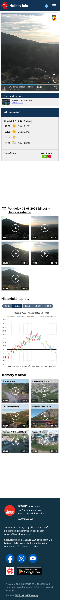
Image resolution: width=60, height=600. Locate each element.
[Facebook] (10, 559)
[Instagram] (21, 559)
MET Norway (31, 595)
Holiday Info (12, 3)
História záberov (19, 212)
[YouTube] (32, 559)
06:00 (7, 306)
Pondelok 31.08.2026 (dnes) (27, 208)
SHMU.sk (19, 595)
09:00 (17, 306)
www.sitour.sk (25, 518)
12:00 (27, 306)
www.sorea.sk (17, 103)
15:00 (38, 306)
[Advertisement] (30, 182)
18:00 (48, 306)
